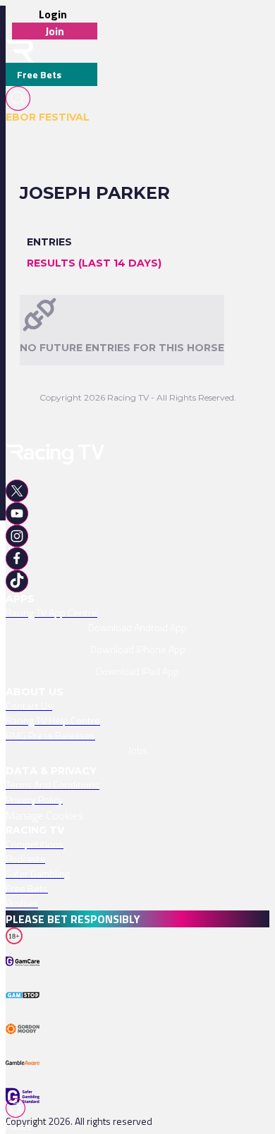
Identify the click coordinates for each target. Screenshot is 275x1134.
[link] (137, 612)
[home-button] (20, 51)
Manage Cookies (44, 815)
